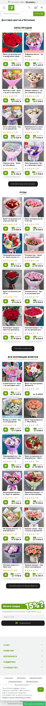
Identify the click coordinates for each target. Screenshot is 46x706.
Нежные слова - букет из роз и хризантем (33, 530)
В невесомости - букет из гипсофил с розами (12, 385)
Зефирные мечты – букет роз (34, 55)
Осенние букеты (15, 681)
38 (36, 461)
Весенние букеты (22, 685)
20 (15, 389)
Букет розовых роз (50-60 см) (33, 220)
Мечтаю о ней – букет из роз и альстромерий (12, 92)
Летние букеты (32, 681)
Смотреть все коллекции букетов (23, 586)
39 (36, 224)
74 (15, 60)
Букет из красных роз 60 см (12, 292)
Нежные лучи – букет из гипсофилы (12, 164)
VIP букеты (21, 678)
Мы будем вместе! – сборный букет (12, 530)
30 (15, 132)
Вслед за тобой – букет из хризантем (12, 421)
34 (15, 224)
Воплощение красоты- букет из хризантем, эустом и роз (12, 494)
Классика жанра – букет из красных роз (33, 329)
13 (15, 261)
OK (40, 689)
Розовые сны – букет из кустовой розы (33, 256)
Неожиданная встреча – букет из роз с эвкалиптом (12, 256)
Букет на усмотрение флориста (34, 384)
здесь (39, 612)
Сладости (8, 678)
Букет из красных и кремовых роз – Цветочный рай (34, 457)
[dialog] (29, 7)
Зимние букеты (35, 678)
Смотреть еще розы (23, 348)
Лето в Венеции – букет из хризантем (12, 128)
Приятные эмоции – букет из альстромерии (34, 494)
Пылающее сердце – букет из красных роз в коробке (12, 329)
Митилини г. (31, 2)
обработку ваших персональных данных (16, 697)
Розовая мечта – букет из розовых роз (33, 292)
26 (36, 96)
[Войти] (42, 7)
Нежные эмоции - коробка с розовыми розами (34, 566)
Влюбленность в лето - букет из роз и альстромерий (34, 128)
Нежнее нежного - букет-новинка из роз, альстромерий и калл (33, 92)
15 (36, 425)
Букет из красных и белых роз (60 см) (12, 220)
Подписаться (25, 623)
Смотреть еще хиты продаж (23, 184)
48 (15, 169)
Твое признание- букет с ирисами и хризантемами (34, 164)
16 (36, 498)
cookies (16, 688)
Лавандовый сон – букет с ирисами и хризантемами (12, 457)
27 (15, 96)
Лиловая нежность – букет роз (11, 566)
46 (36, 60)
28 (36, 389)
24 (36, 169)
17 (36, 132)
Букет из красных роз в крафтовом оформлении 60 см (12, 56)
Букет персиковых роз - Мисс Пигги (34, 421)
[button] (34, 704)
